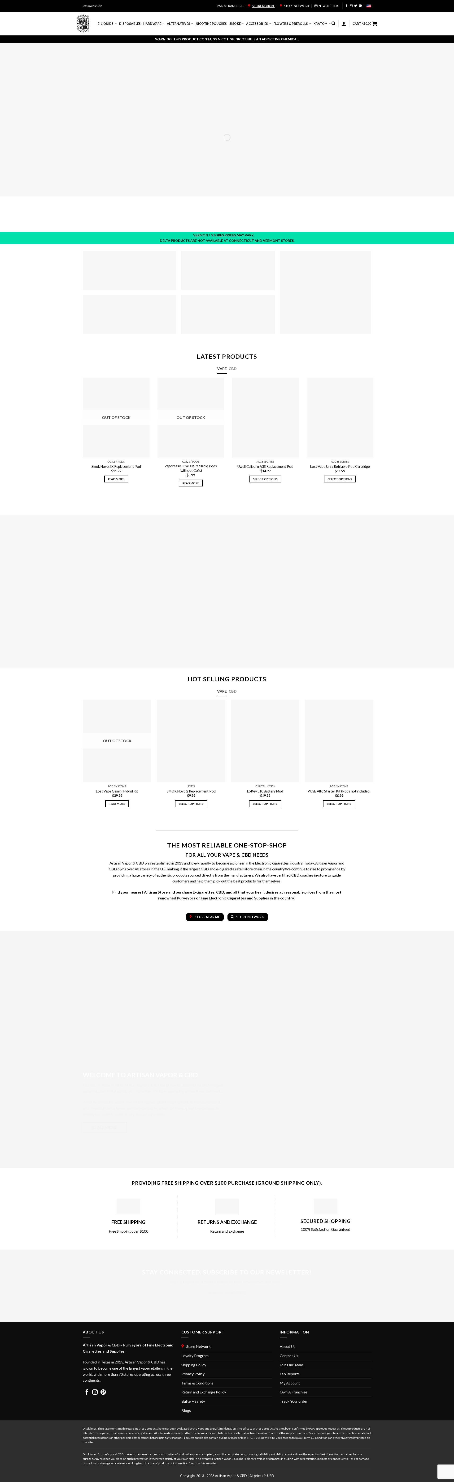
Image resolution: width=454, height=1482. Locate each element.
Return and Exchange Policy (203, 1392)
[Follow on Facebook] (346, 6)
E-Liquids (106, 24)
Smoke (235, 24)
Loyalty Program (195, 1355)
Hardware (152, 24)
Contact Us (289, 1355)
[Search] (333, 23)
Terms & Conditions (197, 1383)
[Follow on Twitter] (355, 6)
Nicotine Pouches (211, 24)
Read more (116, 479)
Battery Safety (193, 1401)
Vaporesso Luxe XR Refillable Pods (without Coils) (191, 468)
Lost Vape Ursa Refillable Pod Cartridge (340, 466)
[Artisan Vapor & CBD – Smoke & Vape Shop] (84, 23)
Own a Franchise (229, 6)
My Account (290, 1383)
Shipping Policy (193, 1365)
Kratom (321, 24)
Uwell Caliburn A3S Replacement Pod (265, 466)
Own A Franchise (293, 1392)
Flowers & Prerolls (291, 24)
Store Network (296, 6)
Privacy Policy (193, 1373)
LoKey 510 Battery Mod (265, 791)
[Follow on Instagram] (351, 6)
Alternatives (178, 24)
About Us (287, 1346)
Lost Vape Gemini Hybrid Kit (117, 791)
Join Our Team (291, 1365)
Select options (265, 479)
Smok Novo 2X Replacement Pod (116, 466)
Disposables (130, 24)
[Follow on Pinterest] (360, 6)
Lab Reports (290, 1373)
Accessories (257, 24)
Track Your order (293, 1401)
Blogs (186, 1410)
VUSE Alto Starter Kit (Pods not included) (339, 791)
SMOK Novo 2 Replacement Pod (191, 791)
